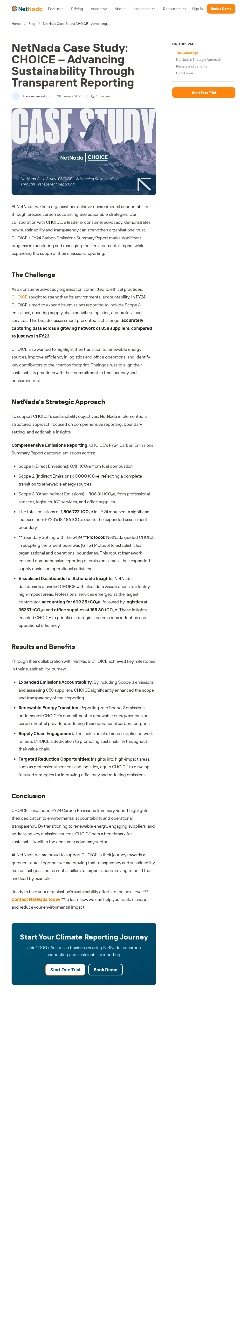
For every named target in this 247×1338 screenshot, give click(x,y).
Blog (31, 23)
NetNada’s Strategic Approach (198, 59)
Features (55, 8)
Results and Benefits (191, 66)
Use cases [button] (142, 8)
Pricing (77, 8)
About (120, 8)
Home (16, 23)
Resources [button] (172, 8)
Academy (99, 8)
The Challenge (187, 53)
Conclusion (184, 73)
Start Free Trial (65, 970)
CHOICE (20, 297)
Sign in (197, 8)
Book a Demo (221, 9)
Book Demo (105, 970)
